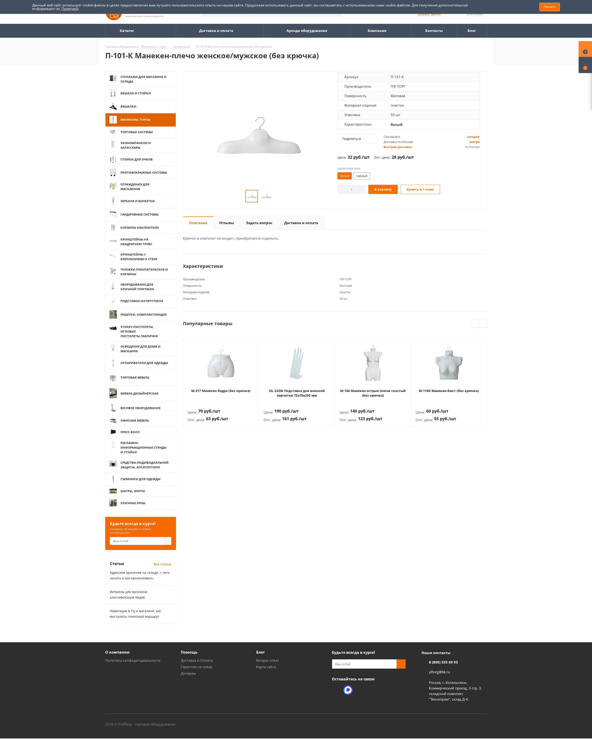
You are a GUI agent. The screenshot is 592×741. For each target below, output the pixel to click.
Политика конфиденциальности (132, 660)
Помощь (189, 652)
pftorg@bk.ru (439, 672)
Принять (549, 7)
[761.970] (259, 136)
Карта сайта (266, 666)
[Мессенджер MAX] (348, 690)
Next (483, 324)
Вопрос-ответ (267, 660)
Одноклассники (336, 690)
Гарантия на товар (196, 666)
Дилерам (188, 673)
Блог (260, 652)
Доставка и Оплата (197, 660)
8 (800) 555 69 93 (443, 662)
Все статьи (162, 564)
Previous (475, 324)
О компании (117, 652)
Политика (70, 8)
